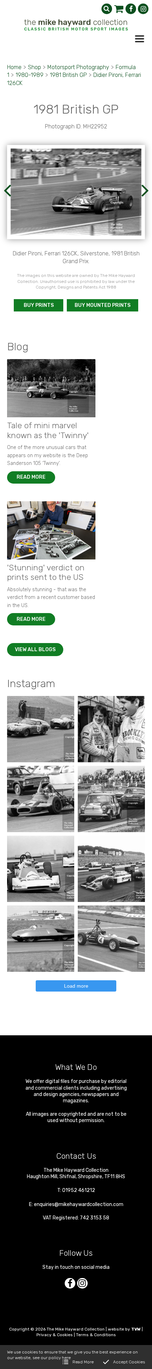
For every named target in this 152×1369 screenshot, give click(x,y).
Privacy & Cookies (54, 1334)
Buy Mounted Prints (102, 305)
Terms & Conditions (96, 1334)
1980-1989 (29, 75)
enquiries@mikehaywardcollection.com (78, 1204)
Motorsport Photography (78, 67)
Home (14, 67)
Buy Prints (39, 305)
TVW (136, 1329)
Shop (34, 67)
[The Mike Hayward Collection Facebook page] (130, 9)
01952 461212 (78, 1190)
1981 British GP (68, 75)
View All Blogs (35, 650)
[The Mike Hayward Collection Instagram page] (143, 9)
